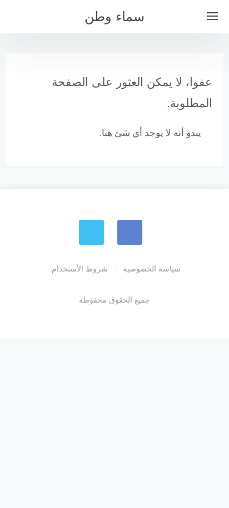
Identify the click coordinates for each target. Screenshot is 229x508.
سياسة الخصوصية (152, 268)
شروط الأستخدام (80, 268)
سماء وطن (114, 16)
